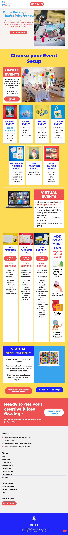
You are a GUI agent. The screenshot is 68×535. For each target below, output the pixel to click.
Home (3, 456)
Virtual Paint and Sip (8, 486)
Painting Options (7, 471)
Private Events (6, 462)
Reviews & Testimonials (9, 489)
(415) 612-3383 (9, 440)
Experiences (6, 459)
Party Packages (7, 474)
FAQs (3, 492)
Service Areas (6, 468)
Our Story (5, 477)
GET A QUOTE (37, 4)
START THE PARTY (54, 412)
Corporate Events (7, 465)
